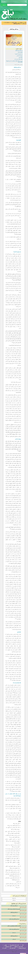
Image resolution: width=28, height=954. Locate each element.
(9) (17, 450)
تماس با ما (4, 948)
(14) (15, 751)
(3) (17, 176)
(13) (13, 692)
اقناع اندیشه (20, 52)
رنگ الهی (17, 881)
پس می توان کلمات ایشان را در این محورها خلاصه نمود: (14, 61)
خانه (25, 22)
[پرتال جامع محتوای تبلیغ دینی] (14, 14)
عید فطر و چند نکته (14, 905)
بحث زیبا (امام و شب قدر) (14, 919)
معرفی (5, 945)
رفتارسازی (20, 57)
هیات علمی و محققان (18, 946)
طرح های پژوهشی (22, 948)
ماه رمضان (24, 23)
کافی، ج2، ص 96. (16, 823)
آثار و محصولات (8, 946)
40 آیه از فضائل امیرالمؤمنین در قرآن (14, 926)
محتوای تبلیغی (14, 22)
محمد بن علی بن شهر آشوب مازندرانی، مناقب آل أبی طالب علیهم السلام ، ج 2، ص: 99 (12, 885)
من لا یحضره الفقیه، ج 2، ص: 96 (13, 825)
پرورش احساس (19, 55)
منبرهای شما (7, 22)
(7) (12, 342)
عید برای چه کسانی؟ (18, 54)
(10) (10, 529)
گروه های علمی (12, 948)
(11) (15, 618)
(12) (10, 679)
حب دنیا (14, 915)
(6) (12, 279)
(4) (15, 206)
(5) (14, 234)
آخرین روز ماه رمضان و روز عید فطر (14, 909)
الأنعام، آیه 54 (16, 843)
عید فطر (14, 900)
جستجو (4, 5)
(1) (12, 137)
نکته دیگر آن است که (18, 59)
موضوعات (3, 1)
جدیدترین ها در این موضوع (19, 903)
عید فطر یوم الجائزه (18, 50)
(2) (13, 150)
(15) (10, 790)
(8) (11, 434)
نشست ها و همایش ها (14, 945)
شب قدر (14, 939)
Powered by (23, 953)
